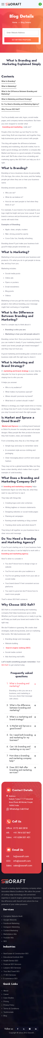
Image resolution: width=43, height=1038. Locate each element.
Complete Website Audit (12, 916)
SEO (5, 941)
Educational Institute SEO (13, 957)
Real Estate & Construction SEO (15, 953)
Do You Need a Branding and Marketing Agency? (20, 104)
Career (6, 994)
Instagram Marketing (11, 927)
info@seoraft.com (22, 861)
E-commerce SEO (10, 978)
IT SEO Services (9, 975)
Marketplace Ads (10, 934)
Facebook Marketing (11, 923)
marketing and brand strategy (16, 371)
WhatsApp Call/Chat (19, 809)
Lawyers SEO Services (12, 968)
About (5, 991)
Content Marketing (10, 930)
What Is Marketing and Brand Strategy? (16, 99)
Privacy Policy (8, 1005)
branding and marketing (11, 127)
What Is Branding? (8, 81)
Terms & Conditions (11, 1009)
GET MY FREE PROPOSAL (21, 40)
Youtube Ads (8, 938)
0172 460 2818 (20, 828)
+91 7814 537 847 (21, 832)
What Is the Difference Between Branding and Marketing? (19, 92)
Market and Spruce (10, 426)
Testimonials (8, 1012)
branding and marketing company (18, 486)
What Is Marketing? (8, 86)
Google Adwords (10, 920)
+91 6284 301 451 (21, 837)
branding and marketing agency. (15, 554)
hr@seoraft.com (21, 856)
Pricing (6, 1001)
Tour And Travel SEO (11, 971)
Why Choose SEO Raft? (10, 109)
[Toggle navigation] (2, 4)
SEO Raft (4, 665)
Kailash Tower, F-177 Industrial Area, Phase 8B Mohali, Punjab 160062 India (21, 802)
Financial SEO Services (12, 964)
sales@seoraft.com (22, 865)
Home (14, 22)
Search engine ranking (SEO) (18, 648)
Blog (5, 1016)
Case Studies (8, 998)
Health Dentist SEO (10, 961)
